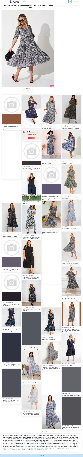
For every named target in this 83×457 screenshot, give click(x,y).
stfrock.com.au (28, 90)
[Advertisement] (14, 155)
